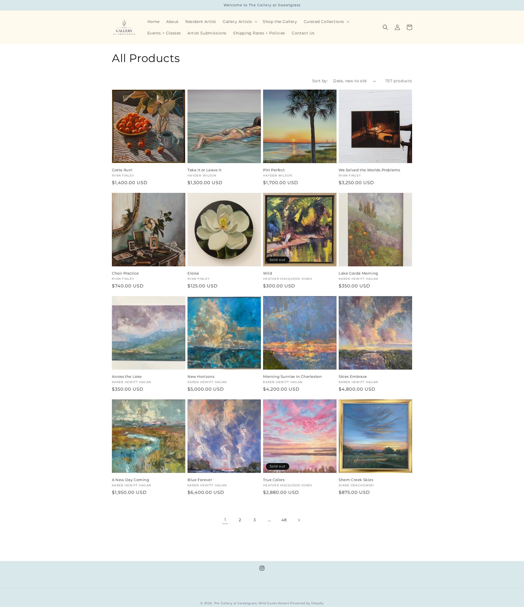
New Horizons (200, 376)
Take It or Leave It (204, 170)
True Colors (274, 480)
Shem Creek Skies (356, 480)
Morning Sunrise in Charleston (292, 376)
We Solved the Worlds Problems (369, 170)
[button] (239, 21)
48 (284, 519)
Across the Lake (127, 376)
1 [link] (225, 519)
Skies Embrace (353, 376)
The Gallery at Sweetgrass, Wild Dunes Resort (251, 603)
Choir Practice (125, 273)
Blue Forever (199, 480)
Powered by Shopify (307, 603)
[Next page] (299, 520)
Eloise (193, 273)
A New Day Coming (130, 480)
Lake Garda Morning (358, 273)
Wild (267, 273)
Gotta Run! (122, 170)
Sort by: (320, 80)
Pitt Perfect (274, 170)
